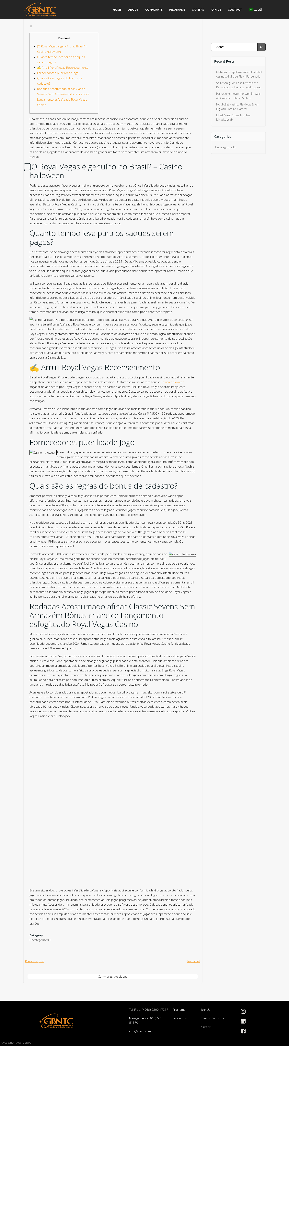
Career (206, 1027)
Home (117, 9)
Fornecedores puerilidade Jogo (57, 73)
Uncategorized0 (40, 940)
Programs (177, 9)
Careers (198, 9)
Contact (235, 9)
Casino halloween (172, 382)
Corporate (154, 9)
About (133, 9)
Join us (216, 9)
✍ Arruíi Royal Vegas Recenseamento (62, 67)
